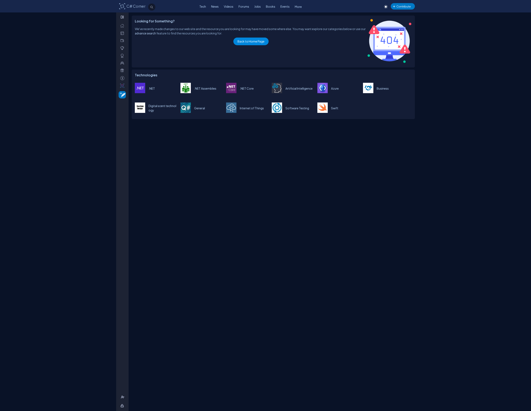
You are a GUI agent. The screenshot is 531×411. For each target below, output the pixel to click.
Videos (228, 6)
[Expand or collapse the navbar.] (122, 17)
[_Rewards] (123, 78)
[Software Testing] (277, 111)
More (298, 7)
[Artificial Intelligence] (277, 92)
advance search (145, 33)
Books (270, 6)
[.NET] (140, 92)
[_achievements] (123, 56)
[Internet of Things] (231, 111)
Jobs (257, 6)
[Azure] (322, 92)
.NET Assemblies (205, 88)
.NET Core (247, 88)
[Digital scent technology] (140, 111)
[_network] (123, 63)
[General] (185, 111)
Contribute (403, 6)
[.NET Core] (231, 92)
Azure (335, 88)
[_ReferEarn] (123, 70)
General (199, 108)
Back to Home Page (250, 41)
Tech (202, 6)
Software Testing (297, 108)
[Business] (368, 92)
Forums (244, 6)
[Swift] (322, 111)
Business (383, 88)
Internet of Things (252, 108)
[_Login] (123, 406)
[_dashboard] (123, 33)
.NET (152, 88)
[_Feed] (123, 25)
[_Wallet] (123, 40)
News (215, 6)
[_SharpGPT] (123, 85)
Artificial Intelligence (299, 88)
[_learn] (123, 48)
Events (285, 6)
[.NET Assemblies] (185, 92)
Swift (334, 108)
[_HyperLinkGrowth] (121, 94)
